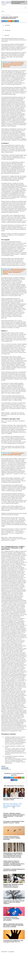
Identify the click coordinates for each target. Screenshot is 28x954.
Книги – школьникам (7, 2)
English (2, 11)
